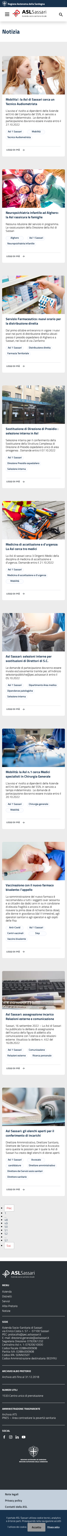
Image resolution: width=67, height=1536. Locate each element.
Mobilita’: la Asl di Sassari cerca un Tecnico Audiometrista (30, 101)
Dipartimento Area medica (42, 685)
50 (6, 1226)
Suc (9, 1245)
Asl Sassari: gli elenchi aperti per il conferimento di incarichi (30, 1133)
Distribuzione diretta (40, 347)
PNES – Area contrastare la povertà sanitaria (29, 1418)
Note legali (11, 1494)
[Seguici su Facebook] (4, 1437)
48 (6, 1220)
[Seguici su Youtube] (23, 1437)
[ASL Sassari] (4, 4)
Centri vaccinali (15, 933)
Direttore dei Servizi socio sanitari (25, 1171)
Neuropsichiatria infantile (20, 243)
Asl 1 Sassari (15, 131)
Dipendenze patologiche (20, 691)
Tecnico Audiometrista (19, 137)
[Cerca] (61, 15)
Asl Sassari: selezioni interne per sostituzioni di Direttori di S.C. (29, 658)
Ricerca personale (42, 1055)
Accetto (36, 1527)
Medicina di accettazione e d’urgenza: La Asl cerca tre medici (32, 546)
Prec (9, 1208)
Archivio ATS (9, 1414)
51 (6, 1230)
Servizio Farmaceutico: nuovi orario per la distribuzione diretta (33, 321)
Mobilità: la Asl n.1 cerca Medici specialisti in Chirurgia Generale (28, 774)
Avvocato (36, 1159)
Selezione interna (16, 469)
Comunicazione (37, 1050)
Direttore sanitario (17, 1177)
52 (6, 1233)
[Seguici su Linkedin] (17, 1437)
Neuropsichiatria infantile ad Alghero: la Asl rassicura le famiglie (32, 215)
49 (6, 1223)
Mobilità (36, 131)
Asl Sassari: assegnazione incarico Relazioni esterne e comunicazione (30, 1016)
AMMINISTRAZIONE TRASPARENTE (21, 1408)
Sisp (37, 933)
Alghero (15, 238)
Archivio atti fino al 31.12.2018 (20, 1377)
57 (6, 1240)
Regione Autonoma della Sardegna (26, 4)
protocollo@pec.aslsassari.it (24, 1334)
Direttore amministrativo (42, 1165)
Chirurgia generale (38, 804)
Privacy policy (13, 1500)
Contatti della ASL (16, 1507)
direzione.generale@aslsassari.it (30, 1338)
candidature (14, 1165)
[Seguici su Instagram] (11, 1437)
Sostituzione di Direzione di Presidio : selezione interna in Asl (32, 431)
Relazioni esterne (16, 1055)
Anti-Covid (14, 927)
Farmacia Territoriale (18, 353)
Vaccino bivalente (16, 939)
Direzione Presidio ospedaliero (23, 463)
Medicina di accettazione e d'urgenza (26, 575)
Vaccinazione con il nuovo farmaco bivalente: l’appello (30, 887)
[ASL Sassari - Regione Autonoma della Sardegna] (20, 1273)
